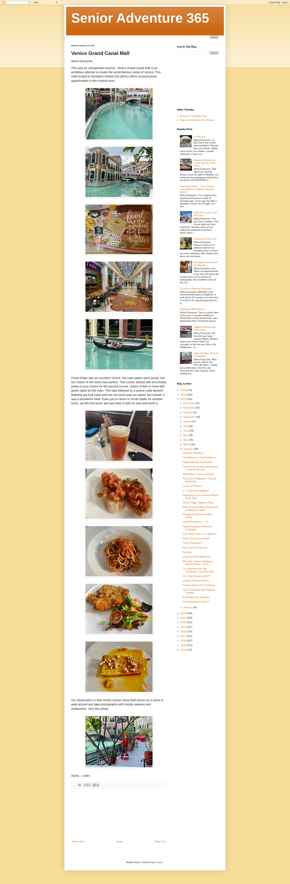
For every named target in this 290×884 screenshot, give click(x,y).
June (186, 430)
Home (119, 841)
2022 (184, 613)
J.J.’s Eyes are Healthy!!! (196, 490)
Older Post (160, 841)
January (188, 607)
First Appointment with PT (196, 601)
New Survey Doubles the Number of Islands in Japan (200, 508)
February (188, 449)
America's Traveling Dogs (193, 116)
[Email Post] (79, 785)
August (187, 421)
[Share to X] (91, 785)
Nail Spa (187, 552)
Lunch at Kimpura (192, 486)
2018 (184, 631)
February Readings (193, 453)
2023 (184, 399)
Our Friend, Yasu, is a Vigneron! (200, 533)
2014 (184, 649)
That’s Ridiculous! (192, 543)
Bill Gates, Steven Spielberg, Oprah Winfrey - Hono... (198, 562)
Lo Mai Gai (199, 136)
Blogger (159, 862)
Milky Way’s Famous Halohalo (198, 474)
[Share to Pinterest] (98, 785)
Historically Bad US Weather (198, 462)
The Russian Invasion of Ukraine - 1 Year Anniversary (201, 468)
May (186, 435)
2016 (184, 640)
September (189, 417)
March (187, 444)
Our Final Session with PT (196, 576)
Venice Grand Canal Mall (196, 538)
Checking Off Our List (205, 238)
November (189, 407)
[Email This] (85, 785)
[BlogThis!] (88, 785)
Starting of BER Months (192, 309)
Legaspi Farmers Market (196, 580)
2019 (184, 627)
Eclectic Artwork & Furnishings (199, 585)
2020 (184, 622)
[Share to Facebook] (94, 785)
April (186, 439)
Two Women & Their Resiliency (199, 457)
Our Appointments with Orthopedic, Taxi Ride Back (198, 570)
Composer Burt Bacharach (197, 556)
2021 (184, 617)
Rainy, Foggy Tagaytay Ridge (198, 502)
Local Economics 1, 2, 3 (195, 521)
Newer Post (78, 841)
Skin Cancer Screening (195, 547)
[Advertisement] (119, 814)
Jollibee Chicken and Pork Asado (205, 328)
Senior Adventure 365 (140, 18)
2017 (184, 636)
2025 (184, 390)
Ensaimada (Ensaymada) (196, 597)
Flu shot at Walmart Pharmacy (196, 288)
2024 (184, 394)
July (185, 426)
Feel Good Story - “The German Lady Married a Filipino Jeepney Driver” (197, 189)
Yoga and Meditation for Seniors (197, 120)
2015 (184, 645)
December (189, 403)
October (188, 412)
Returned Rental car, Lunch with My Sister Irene (205, 163)
